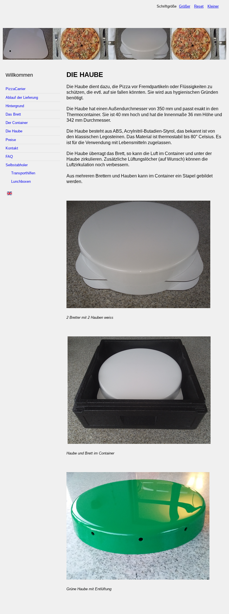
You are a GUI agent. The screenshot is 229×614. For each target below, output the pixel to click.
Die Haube (14, 131)
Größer (184, 6)
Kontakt (12, 148)
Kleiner (213, 6)
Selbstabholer (17, 165)
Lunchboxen (21, 181)
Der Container (17, 123)
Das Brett (13, 114)
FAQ (9, 156)
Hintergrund (15, 106)
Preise (11, 140)
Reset (199, 6)
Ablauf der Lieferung (22, 97)
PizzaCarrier (15, 89)
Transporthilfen (23, 173)
